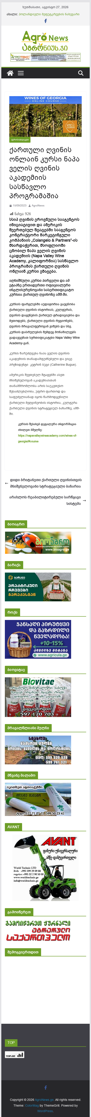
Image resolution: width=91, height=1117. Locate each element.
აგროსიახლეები (20, 139)
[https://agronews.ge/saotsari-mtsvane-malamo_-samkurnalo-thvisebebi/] (38, 786)
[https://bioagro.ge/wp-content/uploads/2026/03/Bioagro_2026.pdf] (38, 534)
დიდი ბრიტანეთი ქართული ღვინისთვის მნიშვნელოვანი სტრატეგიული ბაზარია (46, 483)
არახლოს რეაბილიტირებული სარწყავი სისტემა (45, 500)
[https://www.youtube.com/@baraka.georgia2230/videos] (38, 575)
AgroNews (38, 205)
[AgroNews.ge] (10, 73)
